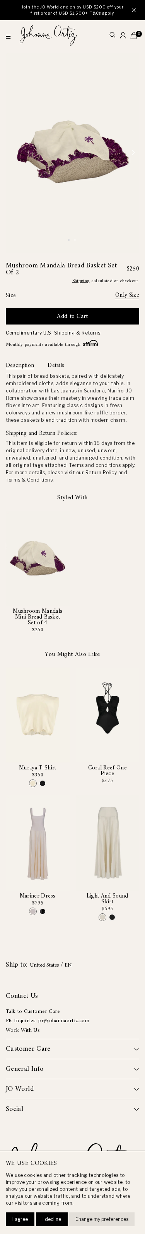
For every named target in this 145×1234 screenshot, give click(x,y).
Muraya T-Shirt (37, 768)
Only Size (127, 295)
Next (133, 153)
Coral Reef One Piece (107, 771)
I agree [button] (20, 1219)
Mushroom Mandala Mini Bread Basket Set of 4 (37, 617)
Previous (11, 153)
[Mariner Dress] (33, 911)
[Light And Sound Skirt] (102, 917)
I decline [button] (52, 1219)
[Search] (112, 35)
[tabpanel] (72, 153)
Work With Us (23, 1030)
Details (56, 366)
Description (20, 366)
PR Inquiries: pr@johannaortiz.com (48, 1021)
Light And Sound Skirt (107, 899)
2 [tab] (76, 241)
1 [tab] (70, 241)
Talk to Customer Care (33, 1011)
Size (11, 296)
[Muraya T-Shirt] (33, 783)
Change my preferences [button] (101, 1219)
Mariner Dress (38, 896)
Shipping (81, 281)
